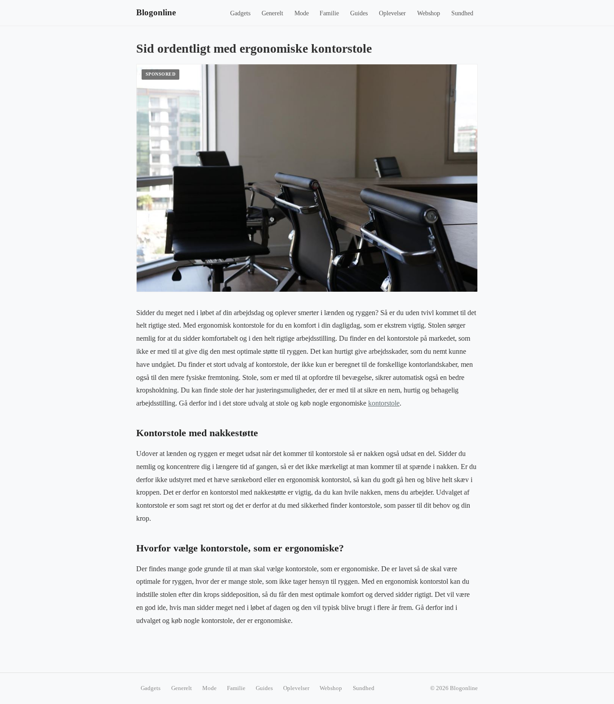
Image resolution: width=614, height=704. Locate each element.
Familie (329, 13)
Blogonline (156, 12)
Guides (359, 13)
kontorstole (384, 403)
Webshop (428, 13)
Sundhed (462, 13)
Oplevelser (392, 13)
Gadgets (240, 13)
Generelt (272, 13)
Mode (301, 13)
